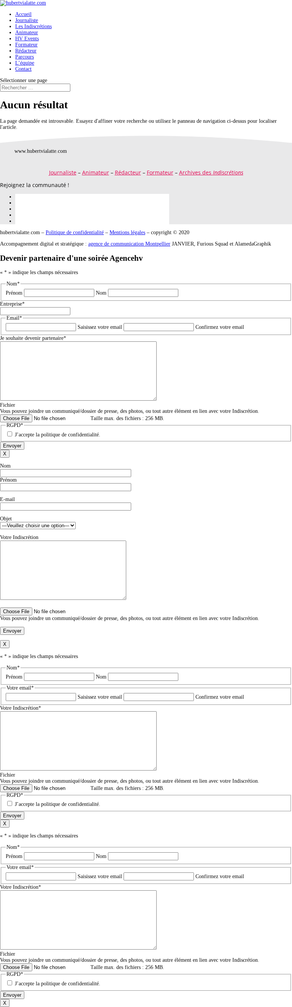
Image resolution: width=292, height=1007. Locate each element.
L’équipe (24, 63)
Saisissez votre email (100, 327)
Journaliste (26, 20)
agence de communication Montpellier (129, 244)
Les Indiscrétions (33, 26)
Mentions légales (127, 232)
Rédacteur (25, 51)
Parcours (24, 57)
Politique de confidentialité (75, 232)
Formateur (26, 45)
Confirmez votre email (219, 327)
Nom (101, 293)
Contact (23, 69)
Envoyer (12, 446)
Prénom (14, 293)
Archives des (211, 172)
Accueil (23, 14)
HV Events (27, 38)
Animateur (26, 32)
